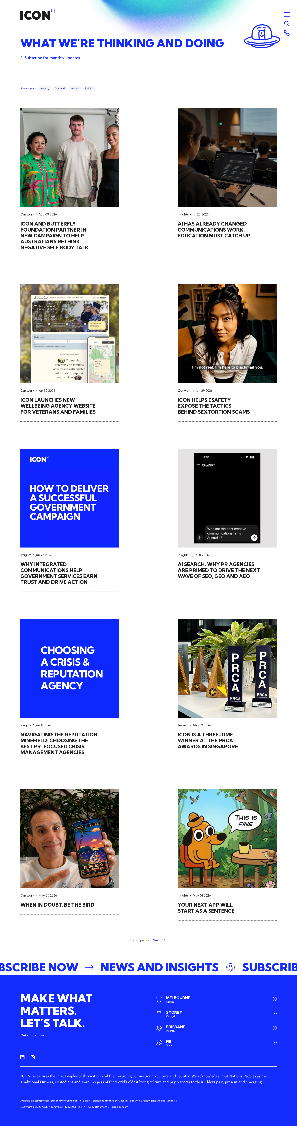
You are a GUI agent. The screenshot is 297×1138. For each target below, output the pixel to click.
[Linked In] (22, 1057)
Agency (44, 88)
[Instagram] (33, 1057)
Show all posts (28, 88)
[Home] (37, 14)
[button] (148, 967)
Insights (89, 88)
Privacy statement (96, 1106)
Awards (75, 88)
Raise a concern (119, 1106)
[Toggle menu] (287, 23)
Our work (60, 88)
